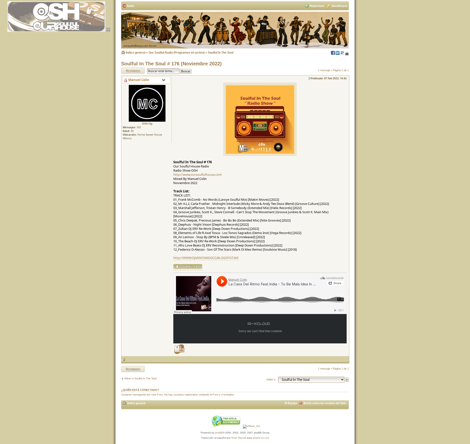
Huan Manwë (238, 437)
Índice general (135, 52)
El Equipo (291, 403)
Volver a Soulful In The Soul (140, 378)
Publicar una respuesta (128, 70)
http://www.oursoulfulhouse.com (197, 174)
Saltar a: (271, 379)
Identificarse (339, 5)
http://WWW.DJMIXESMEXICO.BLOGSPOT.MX (206, 258)
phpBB (219, 432)
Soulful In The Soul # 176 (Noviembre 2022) (171, 63)
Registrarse (317, 5)
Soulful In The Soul (220, 52)
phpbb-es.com (261, 437)
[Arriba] (125, 359)
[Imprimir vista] (347, 54)
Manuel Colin (138, 80)
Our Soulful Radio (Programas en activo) (177, 52)
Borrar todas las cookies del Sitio (325, 403)
